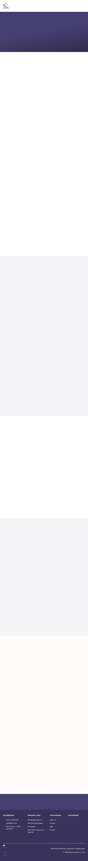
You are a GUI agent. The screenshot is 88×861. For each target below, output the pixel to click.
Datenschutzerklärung (58, 848)
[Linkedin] (70, 820)
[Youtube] (75, 820)
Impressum (70, 848)
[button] (84, 6)
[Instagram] (70, 826)
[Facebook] (75, 826)
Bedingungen (80, 848)
